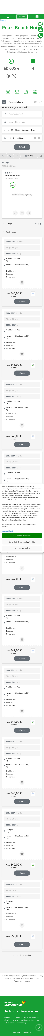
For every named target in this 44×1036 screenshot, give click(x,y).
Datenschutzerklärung (23, 1017)
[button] (34, 18)
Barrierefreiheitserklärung (16, 1023)
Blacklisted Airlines (27, 1020)
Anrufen (22, 17)
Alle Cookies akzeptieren (22, 535)
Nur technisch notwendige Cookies (22, 542)
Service (15, 1020)
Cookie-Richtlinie (7, 531)
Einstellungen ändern (22, 548)
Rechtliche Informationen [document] (21, 1011)
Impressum (8, 1017)
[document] (22, 28)
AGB (37, 1020)
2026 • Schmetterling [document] (23, 1032)
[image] (3, 21)
